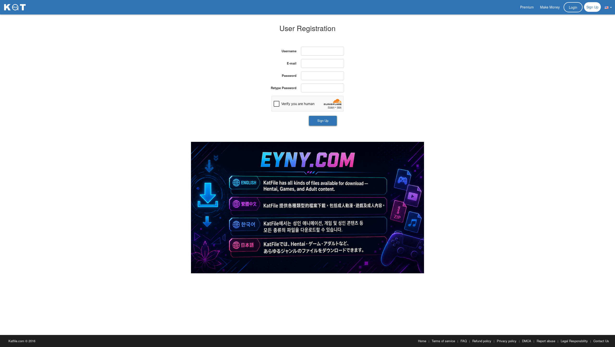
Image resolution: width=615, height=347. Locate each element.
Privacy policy (507, 341)
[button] (608, 7)
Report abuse (546, 341)
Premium (527, 7)
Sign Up (592, 7)
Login (573, 7)
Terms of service (443, 341)
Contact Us (601, 341)
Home (422, 341)
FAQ (464, 341)
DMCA (526, 341)
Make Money (550, 7)
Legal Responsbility (574, 341)
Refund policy (481, 341)
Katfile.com (16, 341)
